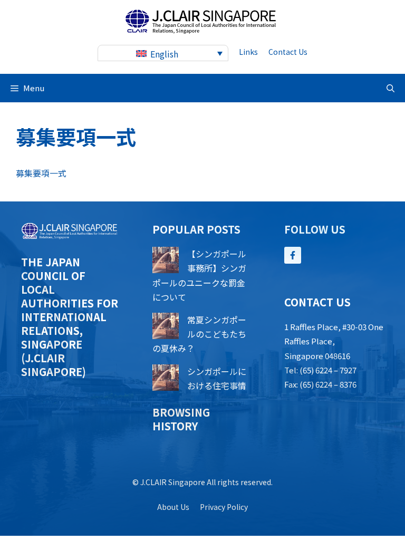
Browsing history (181, 418)
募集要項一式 (41, 173)
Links (248, 51)
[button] (390, 88)
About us (173, 507)
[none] (163, 53)
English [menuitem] (164, 53)
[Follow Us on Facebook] (292, 255)
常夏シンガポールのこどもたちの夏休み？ (199, 333)
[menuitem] (163, 53)
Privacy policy (224, 507)
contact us (287, 51)
